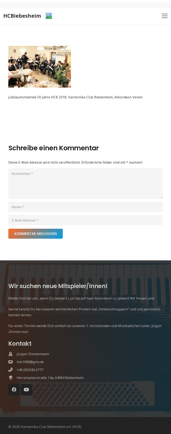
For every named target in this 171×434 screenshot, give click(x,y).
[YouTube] (26, 389)
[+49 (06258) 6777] (12, 370)
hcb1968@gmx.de (30, 362)
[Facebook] (14, 389)
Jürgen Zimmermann (33, 354)
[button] (164, 16)
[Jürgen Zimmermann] (12, 354)
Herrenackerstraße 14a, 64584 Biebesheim (50, 377)
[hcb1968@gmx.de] (12, 362)
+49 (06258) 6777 (30, 370)
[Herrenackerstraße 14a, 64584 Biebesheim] (12, 378)
